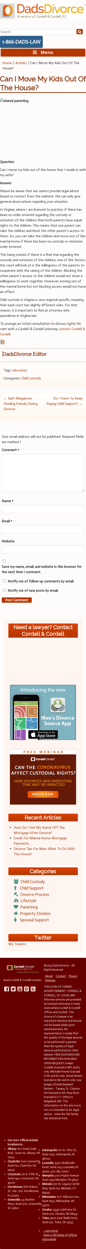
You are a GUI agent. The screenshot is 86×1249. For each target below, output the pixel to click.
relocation (19, 370)
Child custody (31, 378)
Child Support (32, 888)
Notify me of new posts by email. (33, 590)
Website (8, 541)
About (49, 976)
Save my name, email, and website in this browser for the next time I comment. (42, 569)
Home (7, 63)
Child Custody (33, 881)
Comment (10, 450)
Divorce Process (34, 894)
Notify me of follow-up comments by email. (41, 581)
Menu (45, 52)
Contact (61, 976)
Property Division (35, 913)
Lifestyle (28, 900)
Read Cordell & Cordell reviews (22, 980)
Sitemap (50, 980)
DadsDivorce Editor (25, 354)
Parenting (29, 907)
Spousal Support (34, 919)
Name (7, 501)
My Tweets (17, 944)
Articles (21, 63)
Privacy (73, 976)
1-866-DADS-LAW (21, 42)
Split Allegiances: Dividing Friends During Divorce (20, 403)
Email (7, 521)
